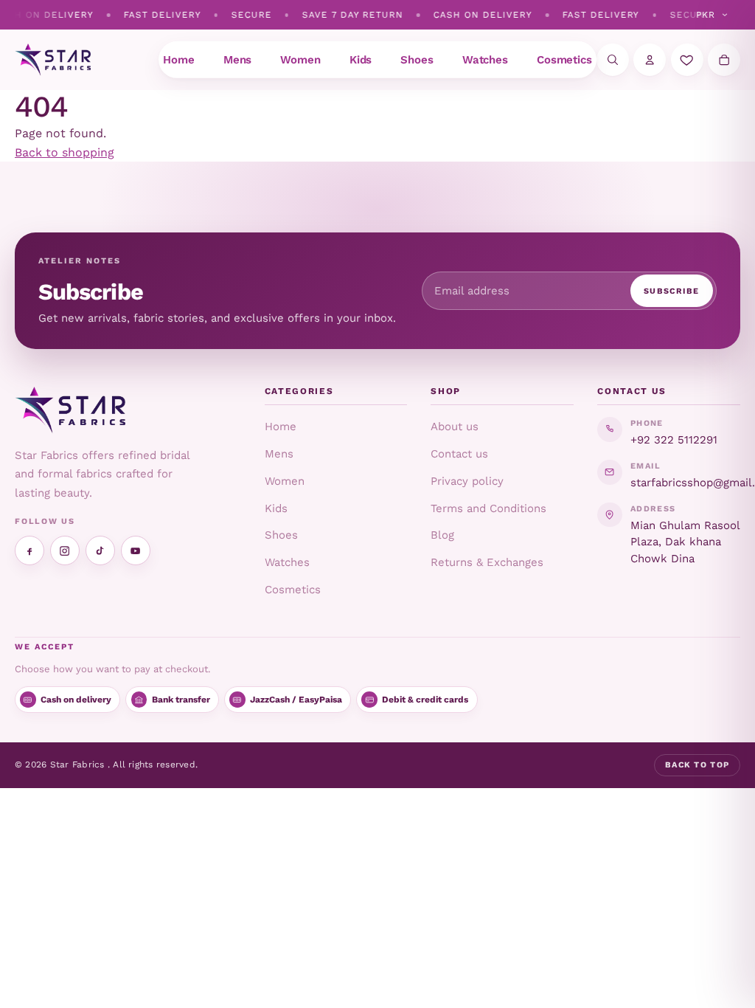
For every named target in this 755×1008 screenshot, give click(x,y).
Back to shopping (64, 152)
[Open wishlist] (687, 60)
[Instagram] (65, 550)
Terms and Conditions (488, 508)
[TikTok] (100, 550)
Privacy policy (467, 481)
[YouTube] (135, 550)
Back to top (697, 765)
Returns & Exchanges (487, 562)
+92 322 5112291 (673, 439)
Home (280, 426)
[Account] (649, 60)
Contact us (459, 453)
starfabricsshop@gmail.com (685, 482)
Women (285, 481)
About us (455, 426)
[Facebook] (29, 550)
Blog (442, 535)
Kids (276, 508)
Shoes (281, 535)
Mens (279, 453)
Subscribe (672, 291)
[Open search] (612, 60)
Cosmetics (293, 589)
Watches (287, 562)
